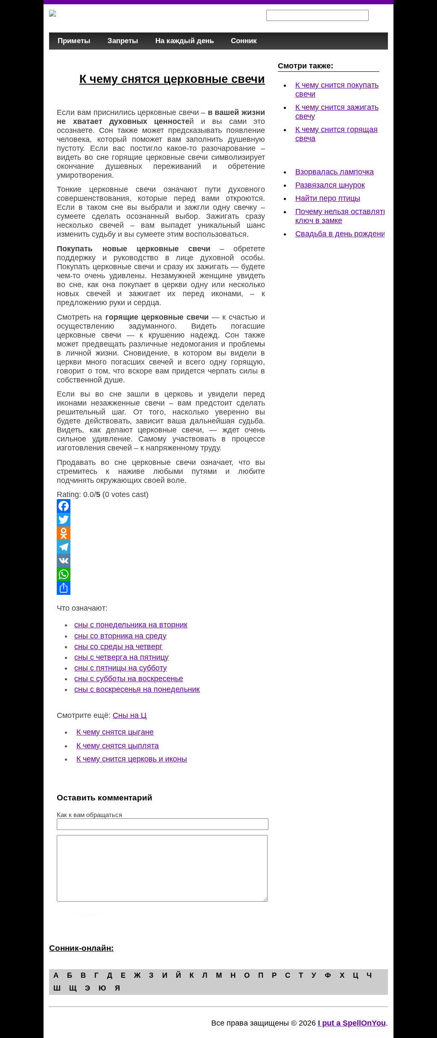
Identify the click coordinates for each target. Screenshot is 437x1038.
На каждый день (184, 41)
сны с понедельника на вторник (130, 624)
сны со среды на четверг (118, 646)
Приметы (74, 41)
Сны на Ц (129, 715)
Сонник (244, 41)
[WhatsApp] (161, 574)
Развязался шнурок (330, 185)
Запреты (123, 41)
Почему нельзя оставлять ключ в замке (341, 216)
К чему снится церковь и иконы (131, 759)
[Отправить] (161, 588)
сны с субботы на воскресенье (128, 678)
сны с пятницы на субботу (120, 668)
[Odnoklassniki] (161, 533)
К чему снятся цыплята (117, 745)
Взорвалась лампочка (334, 172)
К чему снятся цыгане (115, 732)
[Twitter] (161, 519)
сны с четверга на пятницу (121, 657)
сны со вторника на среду (120, 636)
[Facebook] (161, 506)
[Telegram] (161, 547)
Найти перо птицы (327, 198)
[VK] (161, 561)
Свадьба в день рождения (342, 233)
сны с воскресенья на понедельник (137, 689)
